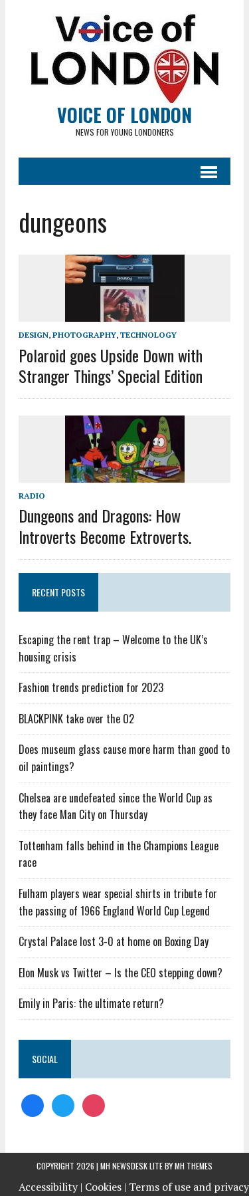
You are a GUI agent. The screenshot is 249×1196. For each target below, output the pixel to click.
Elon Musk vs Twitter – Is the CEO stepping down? (120, 973)
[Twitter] (63, 1104)
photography (84, 335)
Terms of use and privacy (189, 1186)
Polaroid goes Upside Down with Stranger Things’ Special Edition (111, 365)
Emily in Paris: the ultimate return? (91, 1003)
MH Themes (193, 1165)
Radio (32, 496)
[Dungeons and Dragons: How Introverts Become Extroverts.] (125, 474)
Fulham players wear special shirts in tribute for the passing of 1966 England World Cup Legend (118, 902)
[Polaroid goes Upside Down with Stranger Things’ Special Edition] (125, 313)
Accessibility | (50, 1186)
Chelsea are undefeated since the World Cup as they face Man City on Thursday (115, 806)
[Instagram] (93, 1104)
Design (33, 335)
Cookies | (105, 1186)
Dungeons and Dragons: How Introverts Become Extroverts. (105, 525)
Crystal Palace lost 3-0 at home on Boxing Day (113, 941)
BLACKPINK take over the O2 (76, 719)
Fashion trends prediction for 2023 (91, 687)
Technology (148, 335)
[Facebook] (32, 1104)
